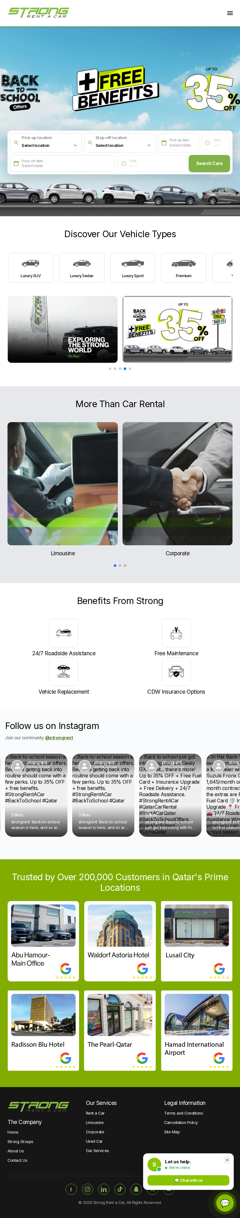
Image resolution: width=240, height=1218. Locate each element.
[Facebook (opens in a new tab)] (71, 1189)
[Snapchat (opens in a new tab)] (136, 1189)
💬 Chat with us (188, 1180)
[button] (50, 145)
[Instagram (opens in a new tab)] (87, 1189)
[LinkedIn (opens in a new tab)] (103, 1189)
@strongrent (59, 737)
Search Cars (209, 163)
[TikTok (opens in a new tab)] (120, 1189)
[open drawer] (230, 13)
